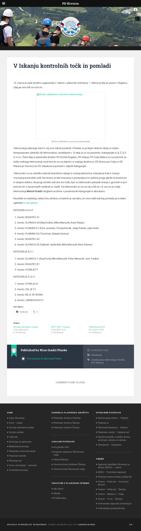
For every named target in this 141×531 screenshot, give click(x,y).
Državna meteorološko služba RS (115, 476)
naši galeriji (31, 202)
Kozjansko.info (61, 447)
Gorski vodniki (16, 432)
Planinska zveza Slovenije (22, 451)
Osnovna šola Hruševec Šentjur (69, 464)
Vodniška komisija (18, 470)
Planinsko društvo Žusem (66, 427)
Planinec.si (103, 422)
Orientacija (96, 355)
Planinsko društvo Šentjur (66, 422)
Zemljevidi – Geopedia (109, 444)
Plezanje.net (15, 460)
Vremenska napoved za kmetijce (114, 503)
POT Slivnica (97, 362)
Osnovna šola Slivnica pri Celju (69, 469)
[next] (137, 18)
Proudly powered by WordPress (26, 524)
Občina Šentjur (61, 459)
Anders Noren (86, 524)
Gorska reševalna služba (21, 427)
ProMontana (59, 498)
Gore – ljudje (15, 422)
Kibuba (56, 493)
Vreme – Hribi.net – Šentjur (112, 489)
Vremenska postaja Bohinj (111, 508)
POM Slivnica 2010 (97, 327)
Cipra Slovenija (16, 418)
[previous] (3, 18)
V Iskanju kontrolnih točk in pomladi (62, 65)
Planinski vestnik (17, 455)
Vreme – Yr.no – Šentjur (110, 498)
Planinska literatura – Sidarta (113, 427)
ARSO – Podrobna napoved (112, 472)
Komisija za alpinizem (20, 441)
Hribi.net (13, 436)
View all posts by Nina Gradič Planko (43, 358)
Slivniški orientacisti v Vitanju (25, 327)
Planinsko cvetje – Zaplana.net (113, 432)
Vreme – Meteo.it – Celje (111, 494)
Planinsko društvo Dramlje (67, 418)
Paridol (120, 360)
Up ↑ (131, 524)
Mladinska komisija (19, 446)
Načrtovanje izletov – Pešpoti (113, 418)
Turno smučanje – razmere (23, 465)
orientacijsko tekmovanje (103, 360)
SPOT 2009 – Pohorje (60, 327)
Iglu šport (58, 488)
